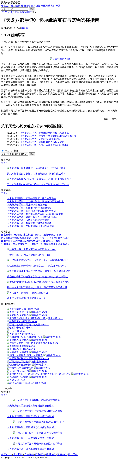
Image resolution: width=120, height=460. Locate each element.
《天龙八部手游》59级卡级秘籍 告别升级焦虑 (30, 226)
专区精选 (45, 5)
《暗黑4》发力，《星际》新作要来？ (50, 238)
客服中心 (62, 454)
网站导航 (73, 454)
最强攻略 (25, 5)
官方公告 (35, 5)
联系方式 (51, 454)
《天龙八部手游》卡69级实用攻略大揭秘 (28, 220)
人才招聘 (18, 454)
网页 (7, 150)
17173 (4, 12)
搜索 (32, 9)
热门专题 (55, 5)
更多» (4, 163)
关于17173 (6, 454)
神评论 (24, 28)
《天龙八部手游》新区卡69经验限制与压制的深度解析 (35, 214)
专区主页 (6, 5)
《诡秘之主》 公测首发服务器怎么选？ (49, 244)
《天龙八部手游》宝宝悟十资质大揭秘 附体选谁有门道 (48, 136)
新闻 (16, 150)
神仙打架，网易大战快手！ (15, 244)
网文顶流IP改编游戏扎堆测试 (16, 238)
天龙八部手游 (15, 12)
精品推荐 (27, 12)
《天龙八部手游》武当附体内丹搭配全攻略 (42, 142)
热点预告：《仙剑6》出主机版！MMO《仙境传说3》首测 (31, 234)
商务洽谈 (40, 454)
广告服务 (29, 454)
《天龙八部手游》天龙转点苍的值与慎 (40, 139)
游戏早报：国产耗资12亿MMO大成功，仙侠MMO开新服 (30, 241)
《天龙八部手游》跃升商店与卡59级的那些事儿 (44, 145)
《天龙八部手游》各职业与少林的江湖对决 (29, 223)
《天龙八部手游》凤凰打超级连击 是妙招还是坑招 (33, 217)
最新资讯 (15, 5)
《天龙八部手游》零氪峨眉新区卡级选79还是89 (44, 133)
